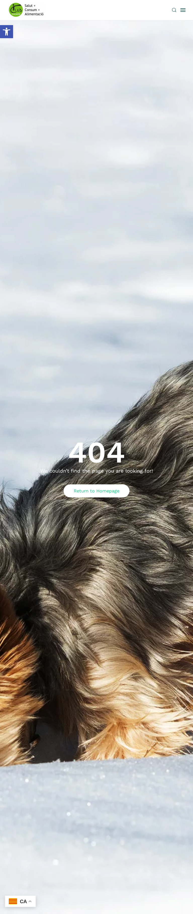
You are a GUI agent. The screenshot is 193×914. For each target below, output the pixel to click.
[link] (6, 31)
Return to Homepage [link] (96, 490)
